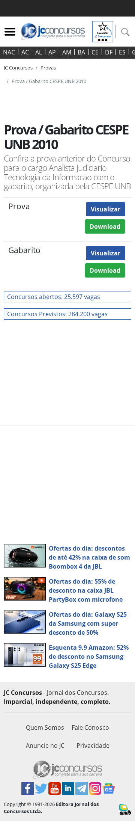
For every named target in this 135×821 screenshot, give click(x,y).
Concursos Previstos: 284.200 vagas (57, 314)
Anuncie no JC (45, 745)
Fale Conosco (90, 727)
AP (52, 52)
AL (38, 52)
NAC (9, 52)
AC (25, 52)
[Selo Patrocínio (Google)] (103, 31)
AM (66, 52)
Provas (48, 67)
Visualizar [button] (105, 209)
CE (95, 52)
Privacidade (93, 745)
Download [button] (105, 226)
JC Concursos (18, 67)
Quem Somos (45, 727)
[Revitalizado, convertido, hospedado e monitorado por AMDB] (125, 808)
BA (81, 52)
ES (122, 52)
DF (108, 52)
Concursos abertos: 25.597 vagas (53, 297)
